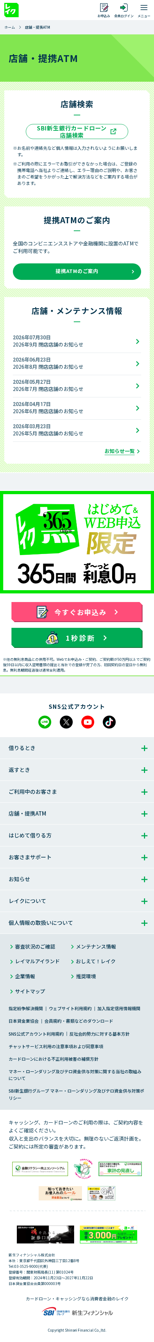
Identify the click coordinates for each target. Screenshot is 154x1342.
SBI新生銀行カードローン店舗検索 (72, 131)
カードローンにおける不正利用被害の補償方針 (53, 1059)
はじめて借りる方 (30, 835)
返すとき (19, 769)
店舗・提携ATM (27, 813)
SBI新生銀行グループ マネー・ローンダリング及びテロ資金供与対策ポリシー (76, 1094)
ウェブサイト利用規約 (70, 1008)
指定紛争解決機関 (26, 1008)
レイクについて (27, 900)
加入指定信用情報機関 (118, 1008)
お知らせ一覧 (120, 451)
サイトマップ (30, 991)
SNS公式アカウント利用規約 (36, 1034)
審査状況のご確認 (35, 946)
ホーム (9, 27)
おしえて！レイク (96, 961)
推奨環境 (86, 976)
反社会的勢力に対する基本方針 (99, 1034)
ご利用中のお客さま (33, 791)
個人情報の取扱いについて (41, 922)
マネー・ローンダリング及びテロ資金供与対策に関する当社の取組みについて (75, 1074)
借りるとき (22, 747)
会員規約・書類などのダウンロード (78, 1021)
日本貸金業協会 (24, 1021)
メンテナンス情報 (96, 946)
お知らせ (19, 879)
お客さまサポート (30, 857)
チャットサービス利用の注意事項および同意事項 (56, 1046)
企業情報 (25, 976)
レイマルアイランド (37, 961)
